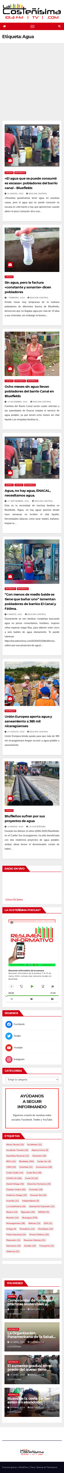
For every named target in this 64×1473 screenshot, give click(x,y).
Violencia (12, 1251)
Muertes (12, 1217)
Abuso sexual (15, 1144)
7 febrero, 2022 (16, 298)
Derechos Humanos (39, 1184)
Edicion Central (38, 194)
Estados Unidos (16, 1189)
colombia (26, 1167)
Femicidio (36, 1189)
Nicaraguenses (15, 1223)
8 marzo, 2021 (15, 614)
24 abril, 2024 (18, 1309)
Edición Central (39, 732)
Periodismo (27, 1229)
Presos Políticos (39, 1234)
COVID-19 (14, 1178)
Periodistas (45, 1229)
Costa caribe (14, 1172)
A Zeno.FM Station (14, 899)
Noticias (34, 1223)
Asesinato (39, 1156)
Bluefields (26, 1161)
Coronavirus (44, 1167)
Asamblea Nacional (17, 1156)
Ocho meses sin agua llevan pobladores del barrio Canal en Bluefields (29, 391)
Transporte (46, 1246)
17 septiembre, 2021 (18, 501)
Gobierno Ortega (16, 1195)
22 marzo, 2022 (15, 194)
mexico (12, 1212)
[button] (59, 26)
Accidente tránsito (17, 1150)
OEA (48, 1223)
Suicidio (30, 1246)
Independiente (30, 1201)
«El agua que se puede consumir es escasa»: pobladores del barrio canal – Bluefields (31, 183)
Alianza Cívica (40, 1150)
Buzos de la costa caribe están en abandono (28, 1400)
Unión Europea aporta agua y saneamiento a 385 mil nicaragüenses (28, 721)
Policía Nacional (16, 1234)
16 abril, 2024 (18, 1342)
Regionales (20, 173)
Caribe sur (44, 1161)
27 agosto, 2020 (16, 732)
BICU (11, 1161)
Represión (13, 1240)
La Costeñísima (37, 827)
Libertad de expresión (41, 1206)
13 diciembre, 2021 (17, 402)
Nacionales (20, 381)
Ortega (11, 1229)
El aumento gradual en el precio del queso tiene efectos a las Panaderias (29, 1369)
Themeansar (51, 1467)
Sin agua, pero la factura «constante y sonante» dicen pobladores (28, 287)
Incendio (12, 1201)
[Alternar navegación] (32, 26)
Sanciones (13, 1246)
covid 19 (31, 1178)
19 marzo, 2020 (15, 827)
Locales (9, 173)
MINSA (43, 1212)
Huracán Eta (38, 1195)
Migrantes (28, 1212)
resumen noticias (34, 1240)
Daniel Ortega (15, 1184)
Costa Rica (34, 1172)
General (9, 485)
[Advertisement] (32, 87)
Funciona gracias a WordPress (15, 1467)
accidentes (34, 1144)
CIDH (11, 1167)
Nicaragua (29, 1217)
